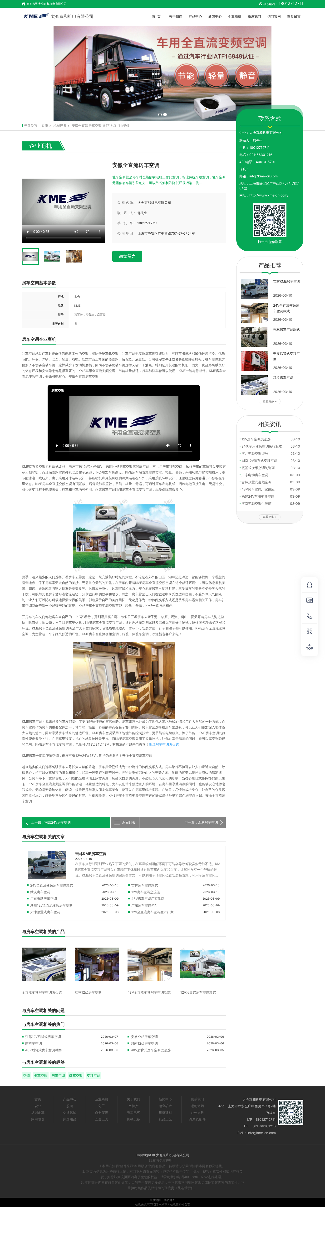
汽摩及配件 (197, 1119)
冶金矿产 (165, 1106)
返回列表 (128, 822)
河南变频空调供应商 (256, 503)
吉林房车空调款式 (144, 885)
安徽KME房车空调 (144, 1037)
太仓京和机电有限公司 (72, 16)
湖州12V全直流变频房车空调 (51, 905)
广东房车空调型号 (144, 905)
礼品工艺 (165, 1119)
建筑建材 (165, 1112)
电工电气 (133, 1112)
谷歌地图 (169, 1200)
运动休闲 (197, 1106)
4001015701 (266, 162)
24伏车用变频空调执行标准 (261, 446)
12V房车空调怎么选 (145, 892)
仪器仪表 (101, 1112)
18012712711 (259, 147)
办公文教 (197, 1112)
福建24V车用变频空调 (257, 496)
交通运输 (69, 1112)
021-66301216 (260, 155)
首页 (157, 16)
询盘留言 (293, 16)
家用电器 (37, 1119)
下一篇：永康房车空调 (201, 822)
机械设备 (60, 126)
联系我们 (254, 16)
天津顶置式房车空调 (45, 912)
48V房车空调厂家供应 (147, 899)
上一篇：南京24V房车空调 (51, 822)
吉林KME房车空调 (91, 853)
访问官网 (274, 16)
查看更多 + (270, 401)
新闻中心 (215, 16)
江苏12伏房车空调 (88, 992)
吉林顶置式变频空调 (256, 482)
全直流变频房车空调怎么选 (42, 992)
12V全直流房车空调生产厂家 (152, 912)
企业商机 (234, 16)
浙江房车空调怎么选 (164, 744)
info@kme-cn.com (263, 176)
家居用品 (69, 1119)
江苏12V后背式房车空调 (43, 1037)
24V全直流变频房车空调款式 (51, 885)
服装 (69, 1106)
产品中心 (195, 16)
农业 (37, 1106)
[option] (162, 73)
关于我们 (175, 16)
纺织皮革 (37, 1112)
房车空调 (58, 1075)
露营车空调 (33, 1043)
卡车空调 (40, 1075)
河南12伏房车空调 (144, 1043)
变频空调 (93, 1075)
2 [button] (165, 114)
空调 (26, 1075)
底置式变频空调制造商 (258, 468)
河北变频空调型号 (254, 453)
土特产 (133, 1106)
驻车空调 (76, 1075)
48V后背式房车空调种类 (43, 1050)
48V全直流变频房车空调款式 (149, 992)
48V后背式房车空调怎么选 (151, 1050)
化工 (101, 1106)
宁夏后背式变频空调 (286, 356)
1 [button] (160, 114)
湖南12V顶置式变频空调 (259, 461)
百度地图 (155, 1200)
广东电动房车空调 (43, 899)
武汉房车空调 (40, 892)
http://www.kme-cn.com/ (268, 195)
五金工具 (101, 1119)
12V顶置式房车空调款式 (198, 992)
